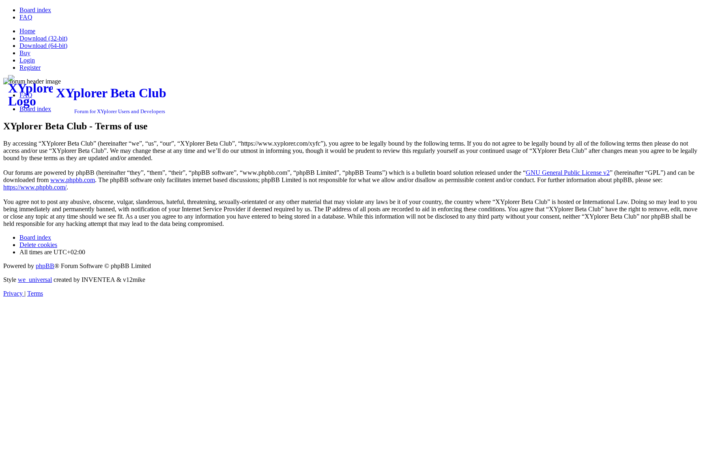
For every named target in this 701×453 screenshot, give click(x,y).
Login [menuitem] (27, 60)
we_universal (35, 279)
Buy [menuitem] (24, 52)
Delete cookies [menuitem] (38, 244)
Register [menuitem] (30, 67)
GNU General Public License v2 (568, 172)
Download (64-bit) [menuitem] (43, 45)
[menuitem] (35, 9)
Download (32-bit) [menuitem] (43, 38)
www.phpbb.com (72, 179)
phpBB (45, 265)
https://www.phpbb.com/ (35, 187)
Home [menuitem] (27, 31)
